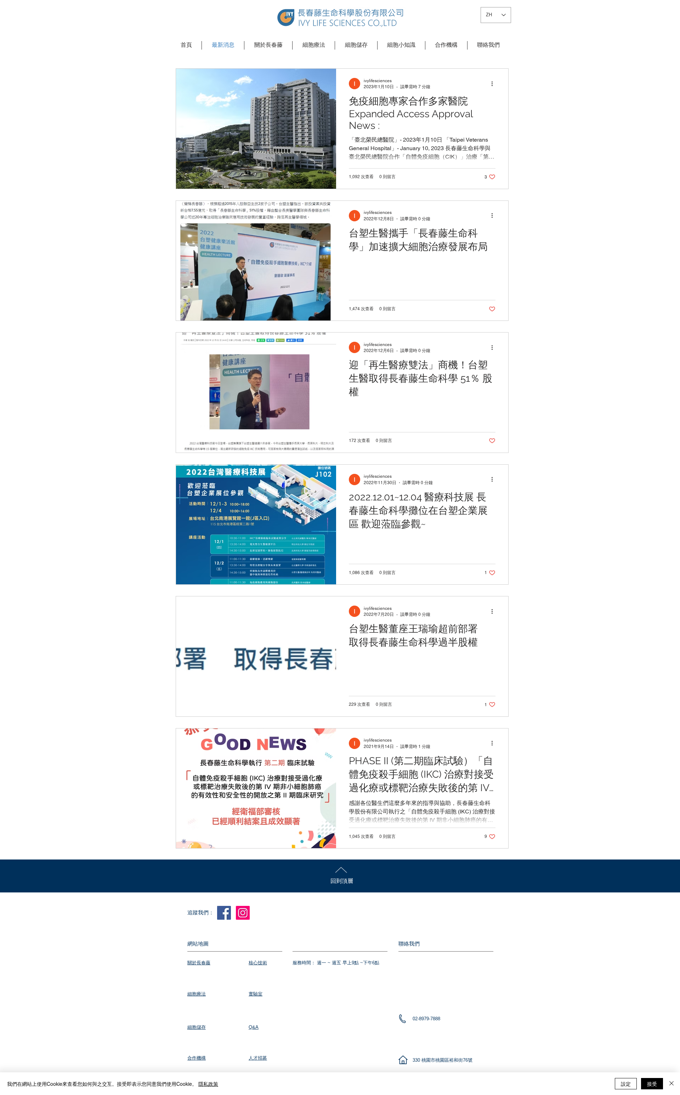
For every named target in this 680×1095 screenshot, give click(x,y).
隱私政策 (208, 1083)
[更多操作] (494, 83)
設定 (626, 1083)
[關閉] (671, 1083)
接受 (652, 1083)
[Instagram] (243, 913)
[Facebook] (224, 913)
